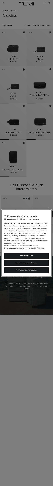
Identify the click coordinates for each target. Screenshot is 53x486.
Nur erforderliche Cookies (26, 263)
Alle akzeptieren (26, 256)
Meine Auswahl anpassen (26, 270)
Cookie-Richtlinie (37, 248)
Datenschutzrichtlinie (12, 248)
